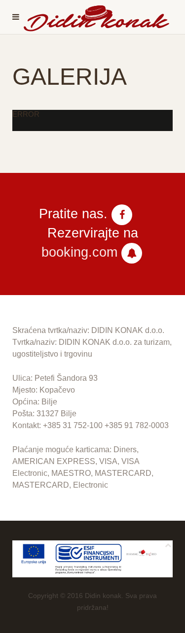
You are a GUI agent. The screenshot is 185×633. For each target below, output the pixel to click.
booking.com (79, 252)
